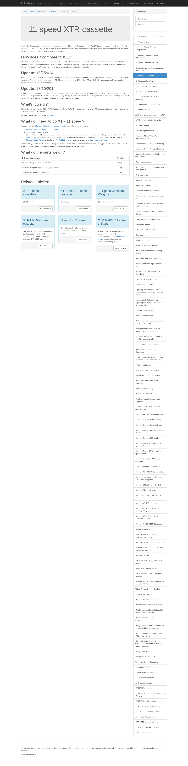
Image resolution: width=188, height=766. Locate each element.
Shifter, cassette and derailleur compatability (147, 408)
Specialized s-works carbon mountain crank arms (146, 535)
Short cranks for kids (143, 529)
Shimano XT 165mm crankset (147, 503)
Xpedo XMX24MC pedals (145, 672)
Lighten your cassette (144, 284)
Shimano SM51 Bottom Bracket (148, 485)
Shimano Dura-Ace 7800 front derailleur (147, 460)
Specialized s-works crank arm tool (149, 542)
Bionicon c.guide (142, 125)
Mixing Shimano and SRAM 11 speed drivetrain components (147, 330)
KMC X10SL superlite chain (146, 279)
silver (91, 140)
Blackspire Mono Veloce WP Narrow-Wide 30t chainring (146, 137)
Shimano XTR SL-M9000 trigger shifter (42, 130)
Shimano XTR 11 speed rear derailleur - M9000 (146, 517)
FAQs (25, 11)
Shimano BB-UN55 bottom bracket (149, 415)
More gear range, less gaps (146, 344)
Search (162, 3)
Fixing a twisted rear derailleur (147, 219)
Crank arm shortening (144, 180)
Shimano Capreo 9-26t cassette (148, 420)
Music (106, 3)
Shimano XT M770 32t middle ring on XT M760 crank (149, 509)
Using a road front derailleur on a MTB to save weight (148, 634)
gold (96, 140)
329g (51, 115)
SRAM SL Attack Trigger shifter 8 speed (148, 561)
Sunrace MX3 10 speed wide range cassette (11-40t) (149, 582)
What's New (148, 3)
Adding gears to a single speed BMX (150, 115)
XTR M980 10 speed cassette (147, 727)
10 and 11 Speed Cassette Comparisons (146, 48)
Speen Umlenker (142, 555)
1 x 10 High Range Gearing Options (149, 37)
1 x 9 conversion (142, 42)
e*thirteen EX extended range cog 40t (149, 197)
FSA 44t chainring (142, 224)
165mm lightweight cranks (146, 86)
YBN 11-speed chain (143, 733)
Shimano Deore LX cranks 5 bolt (148, 425)
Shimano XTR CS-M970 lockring (148, 524)
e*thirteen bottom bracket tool (147, 191)
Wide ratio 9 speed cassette (146, 662)
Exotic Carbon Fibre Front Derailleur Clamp (150, 212)
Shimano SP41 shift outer (145, 490)
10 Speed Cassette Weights (146, 63)
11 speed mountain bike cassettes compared (149, 69)
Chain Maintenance (143, 162)
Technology (133, 3)
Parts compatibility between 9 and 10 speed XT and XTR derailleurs (149, 358)
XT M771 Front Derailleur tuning (148, 701)
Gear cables (140, 235)
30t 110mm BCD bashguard (146, 91)
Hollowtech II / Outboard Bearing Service (148, 252)
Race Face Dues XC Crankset (147, 375)
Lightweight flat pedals (144, 310)
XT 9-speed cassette (143, 683)
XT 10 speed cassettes (144, 678)
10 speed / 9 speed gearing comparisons (146, 56)
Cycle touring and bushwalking (87, 3)
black (104, 140)
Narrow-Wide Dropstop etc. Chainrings (146, 350)
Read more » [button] (45, 209)
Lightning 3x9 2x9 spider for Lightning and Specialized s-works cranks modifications (149, 302)
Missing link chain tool (144, 316)
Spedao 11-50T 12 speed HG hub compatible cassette (149, 548)
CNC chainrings (141, 175)
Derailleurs (141, 19)
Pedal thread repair (143, 365)
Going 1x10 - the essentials (146, 245)
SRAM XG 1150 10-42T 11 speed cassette (148, 574)
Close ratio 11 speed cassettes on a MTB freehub (149, 168)
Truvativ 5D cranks (143, 594)
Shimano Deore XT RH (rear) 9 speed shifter (148, 452)
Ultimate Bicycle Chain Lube (146, 600)
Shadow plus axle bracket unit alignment (147, 400)
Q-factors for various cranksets (147, 370)
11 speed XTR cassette (68, 11)
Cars (70, 3)
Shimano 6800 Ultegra (35, 140)
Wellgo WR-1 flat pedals (145, 657)
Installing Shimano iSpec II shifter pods (148, 265)
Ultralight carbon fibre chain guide (149, 605)
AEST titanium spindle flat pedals (148, 120)
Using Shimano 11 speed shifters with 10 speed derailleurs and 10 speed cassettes (148, 643)
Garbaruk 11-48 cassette (145, 230)
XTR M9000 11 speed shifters (147, 712)
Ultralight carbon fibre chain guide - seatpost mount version (149, 611)
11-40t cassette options (144, 81)
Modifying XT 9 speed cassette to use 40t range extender (148, 337)
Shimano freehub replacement (147, 467)
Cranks (140, 24)
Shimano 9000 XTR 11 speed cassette (50, 126)
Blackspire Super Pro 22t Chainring (149, 144)
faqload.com (27, 3)
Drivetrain (52, 11)
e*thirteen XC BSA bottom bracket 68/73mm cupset (149, 205)
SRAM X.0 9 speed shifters (146, 568)
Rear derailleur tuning (144, 388)
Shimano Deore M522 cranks (147, 438)
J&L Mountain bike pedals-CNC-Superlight (148, 272)
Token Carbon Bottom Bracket (147, 589)
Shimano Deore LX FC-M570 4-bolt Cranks (149, 431)
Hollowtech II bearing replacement (149, 258)
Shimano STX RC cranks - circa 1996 (148, 496)
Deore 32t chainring (143, 185)
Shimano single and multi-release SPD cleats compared (148, 478)
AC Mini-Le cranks (142, 110)
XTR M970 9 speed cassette (146, 717)
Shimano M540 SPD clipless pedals (149, 472)
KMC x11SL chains (63, 140)
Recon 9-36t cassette (144, 394)
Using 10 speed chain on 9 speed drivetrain (149, 619)
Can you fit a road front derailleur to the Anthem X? (149, 155)
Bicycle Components (45, 3)
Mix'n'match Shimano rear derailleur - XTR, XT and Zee (150, 322)
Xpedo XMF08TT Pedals (145, 667)
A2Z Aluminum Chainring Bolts (147, 104)
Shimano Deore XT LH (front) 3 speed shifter (148, 444)
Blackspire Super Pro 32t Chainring (149, 149)
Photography (118, 3)
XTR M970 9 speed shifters (146, 722)
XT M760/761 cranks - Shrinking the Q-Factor (150, 694)
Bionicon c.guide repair (144, 131)
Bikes (62, 3)
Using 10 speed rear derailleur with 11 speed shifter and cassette (149, 627)
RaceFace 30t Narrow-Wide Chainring (146, 382)
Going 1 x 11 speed (143, 240)
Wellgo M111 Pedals (143, 651)
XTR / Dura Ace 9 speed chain (147, 706)
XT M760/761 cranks (143, 688)
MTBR (38, 77)
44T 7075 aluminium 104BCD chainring (147, 98)
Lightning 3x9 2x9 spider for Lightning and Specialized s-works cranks (149, 292)
